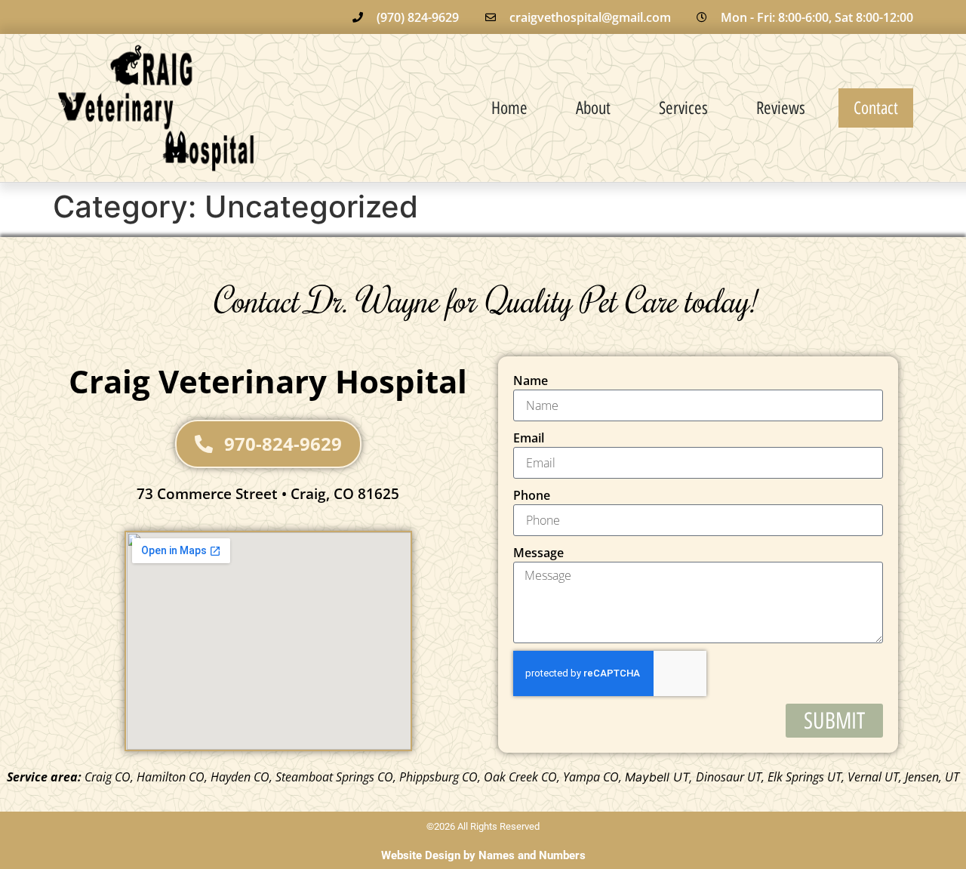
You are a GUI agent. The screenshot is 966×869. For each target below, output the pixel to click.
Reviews (780, 108)
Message (538, 552)
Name (530, 380)
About (593, 108)
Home (509, 108)
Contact (876, 108)
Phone (531, 495)
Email (528, 438)
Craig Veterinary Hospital (268, 380)
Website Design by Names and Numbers (483, 855)
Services (683, 108)
